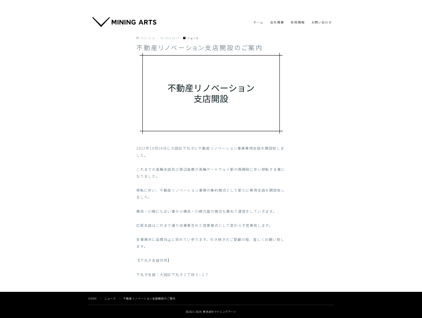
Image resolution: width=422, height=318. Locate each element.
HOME (92, 298)
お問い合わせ (321, 22)
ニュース (192, 38)
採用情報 (298, 22)
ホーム (258, 22)
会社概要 (277, 22)
